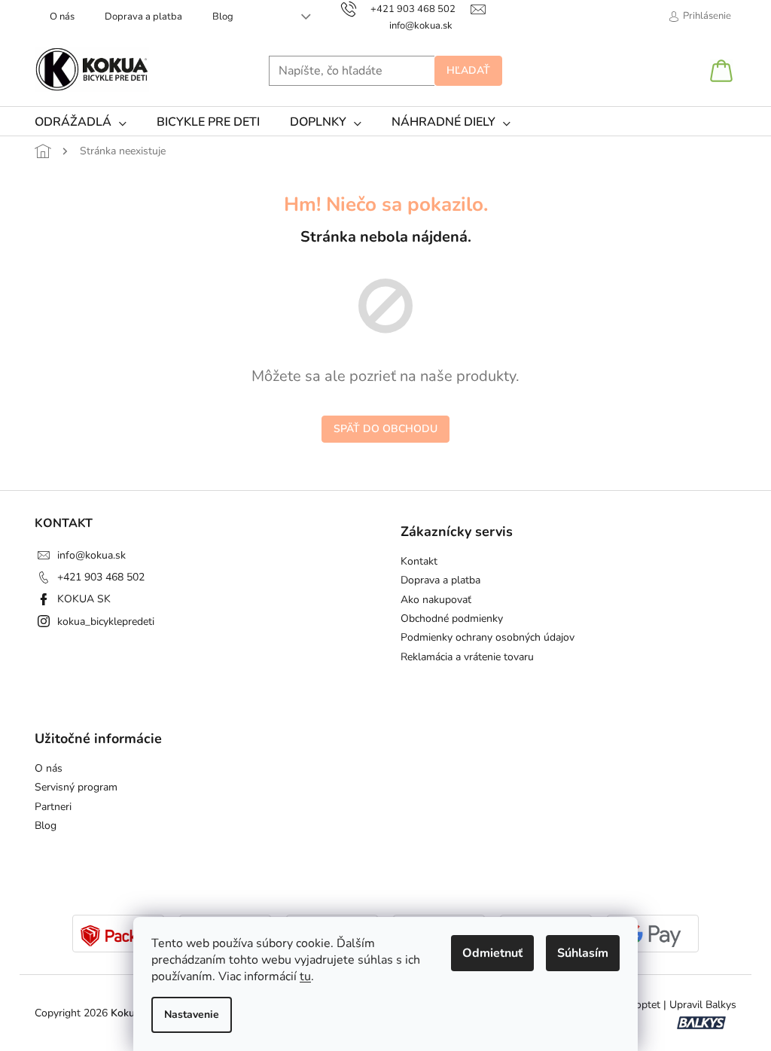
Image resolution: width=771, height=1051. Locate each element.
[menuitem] (81, 122)
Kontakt (419, 561)
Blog (222, 16)
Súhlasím (582, 953)
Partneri (53, 807)
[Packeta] (118, 935)
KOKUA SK (84, 599)
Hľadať (468, 70)
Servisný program (76, 787)
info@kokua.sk (91, 555)
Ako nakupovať (436, 600)
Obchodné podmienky (452, 618)
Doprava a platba (143, 16)
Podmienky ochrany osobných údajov (487, 637)
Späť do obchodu (385, 429)
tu (305, 976)
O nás (62, 16)
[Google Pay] (652, 935)
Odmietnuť (492, 953)
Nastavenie (191, 1014)
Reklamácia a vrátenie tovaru (467, 657)
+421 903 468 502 (101, 577)
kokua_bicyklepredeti (105, 621)
